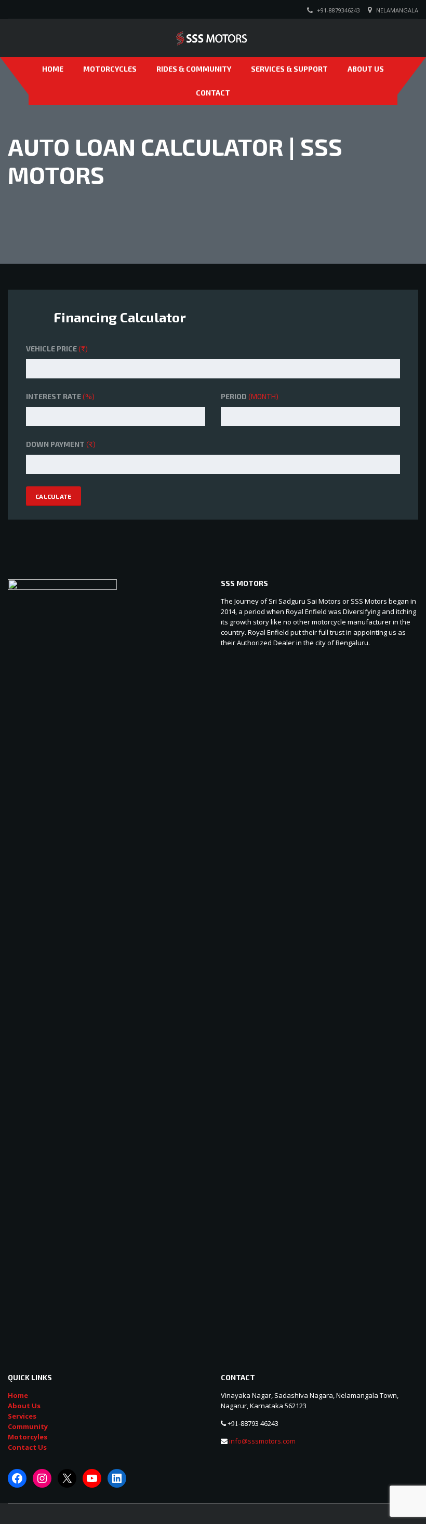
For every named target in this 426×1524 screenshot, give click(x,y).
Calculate (53, 496)
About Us (366, 68)
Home (52, 68)
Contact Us (27, 1447)
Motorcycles (110, 68)
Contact (213, 92)
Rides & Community (193, 68)
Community (28, 1426)
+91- (234, 1423)
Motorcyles (27, 1436)
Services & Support (289, 68)
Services (22, 1416)
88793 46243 (259, 1423)
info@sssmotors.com (262, 1441)
